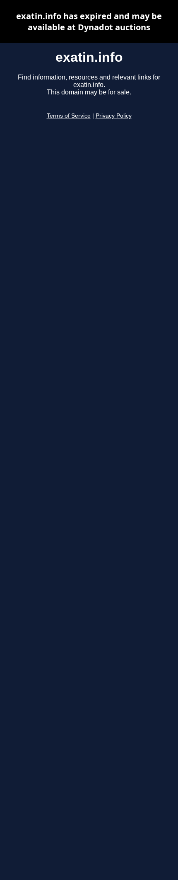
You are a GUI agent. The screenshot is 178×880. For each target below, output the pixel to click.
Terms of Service (69, 116)
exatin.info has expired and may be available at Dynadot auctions (89, 21)
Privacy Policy (114, 116)
